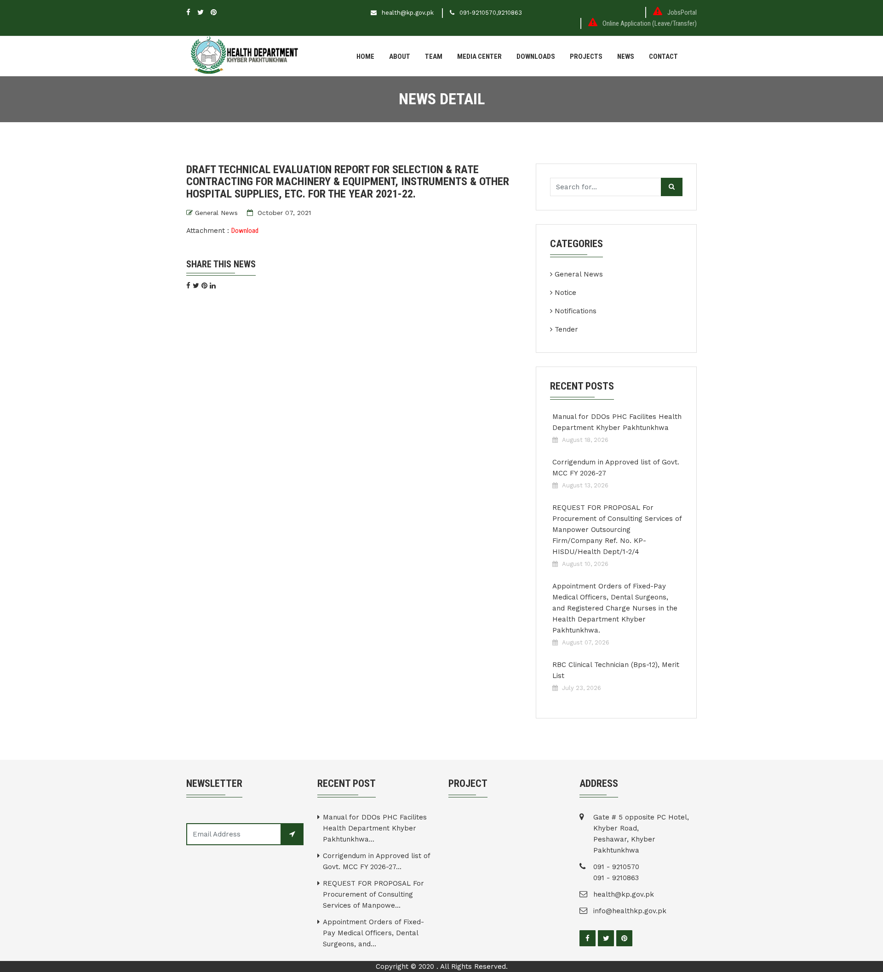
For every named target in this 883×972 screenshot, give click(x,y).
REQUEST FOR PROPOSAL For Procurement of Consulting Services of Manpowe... (373, 894)
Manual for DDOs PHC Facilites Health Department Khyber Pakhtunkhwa (617, 422)
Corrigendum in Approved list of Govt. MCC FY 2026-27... (376, 861)
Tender (566, 329)
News (625, 56)
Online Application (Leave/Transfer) (649, 23)
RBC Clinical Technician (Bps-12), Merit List (615, 670)
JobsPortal (682, 12)
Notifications (575, 311)
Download (244, 230)
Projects (586, 56)
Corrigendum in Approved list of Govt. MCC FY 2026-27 (615, 467)
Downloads (535, 56)
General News (216, 212)
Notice (565, 292)
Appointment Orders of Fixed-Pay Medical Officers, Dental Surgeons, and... (373, 933)
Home (365, 56)
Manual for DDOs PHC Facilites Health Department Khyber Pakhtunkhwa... (375, 828)
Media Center (479, 56)
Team (433, 56)
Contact (663, 56)
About (399, 56)
